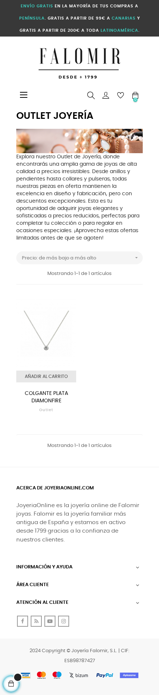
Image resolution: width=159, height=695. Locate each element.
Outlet (46, 410)
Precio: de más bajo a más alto (80, 258)
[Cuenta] (105, 95)
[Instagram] (63, 621)
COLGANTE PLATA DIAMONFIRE (46, 397)
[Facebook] (22, 621)
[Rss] (36, 621)
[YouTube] (50, 621)
